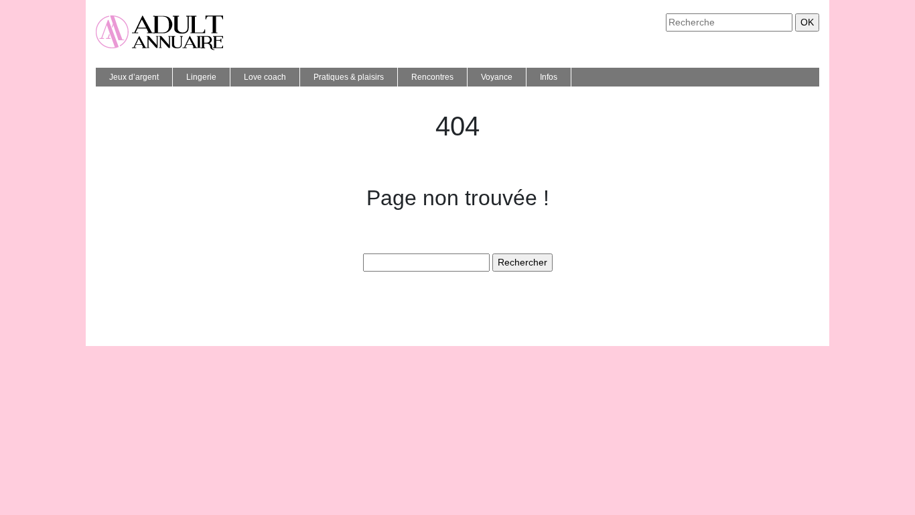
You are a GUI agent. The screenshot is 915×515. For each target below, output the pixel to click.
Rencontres (432, 77)
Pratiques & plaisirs (348, 77)
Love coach (265, 77)
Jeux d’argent (134, 77)
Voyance (496, 77)
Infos (548, 77)
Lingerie (201, 77)
